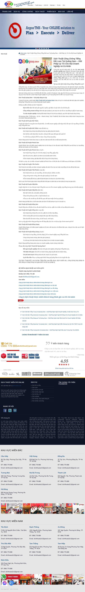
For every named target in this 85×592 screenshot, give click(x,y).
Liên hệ (46, 5)
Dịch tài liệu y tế (36, 394)
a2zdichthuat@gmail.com (27, 346)
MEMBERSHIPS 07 (73, 373)
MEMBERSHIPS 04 (26, 373)
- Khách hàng (80, 354)
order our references (32, 356)
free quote (11, 356)
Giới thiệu (30, 5)
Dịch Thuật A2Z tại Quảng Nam (45, 100)
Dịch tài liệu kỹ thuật (37, 389)
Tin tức (59, 5)
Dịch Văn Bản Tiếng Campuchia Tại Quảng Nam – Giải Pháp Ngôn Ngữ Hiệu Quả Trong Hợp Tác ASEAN (50, 330)
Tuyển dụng (38, 5)
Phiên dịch (51, 11)
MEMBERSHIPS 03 (18, 373)
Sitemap (52, 5)
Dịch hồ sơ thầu (36, 385)
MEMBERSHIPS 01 (5, 373)
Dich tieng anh (8, 4)
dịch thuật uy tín (17, 385)
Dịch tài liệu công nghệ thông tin (40, 398)
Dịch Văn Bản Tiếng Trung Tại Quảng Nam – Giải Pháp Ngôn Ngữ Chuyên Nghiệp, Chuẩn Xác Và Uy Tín (50, 311)
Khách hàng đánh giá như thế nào (64, 368)
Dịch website (35, 396)
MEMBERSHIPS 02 (12, 373)
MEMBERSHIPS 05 (37, 373)
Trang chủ (6, 11)
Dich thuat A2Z (5, 589)
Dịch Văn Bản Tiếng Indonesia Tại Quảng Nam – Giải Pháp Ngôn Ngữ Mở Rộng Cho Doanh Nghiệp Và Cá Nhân (52, 315)
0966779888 (13, 577)
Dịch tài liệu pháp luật (37, 392)
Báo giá (61, 11)
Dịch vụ (17, 11)
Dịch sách (35, 387)
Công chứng (27, 11)
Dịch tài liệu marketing (38, 400)
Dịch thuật (40, 11)
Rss (64, 5)
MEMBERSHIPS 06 (54, 373)
